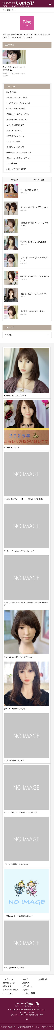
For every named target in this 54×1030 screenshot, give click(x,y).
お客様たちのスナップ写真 (17, 98)
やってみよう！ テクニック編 (18, 103)
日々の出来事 (11, 163)
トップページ (8, 979)
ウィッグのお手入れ (14, 141)
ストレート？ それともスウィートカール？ (19, 551)
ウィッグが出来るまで (15, 125)
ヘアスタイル (8, 993)
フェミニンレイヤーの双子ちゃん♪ (34, 207)
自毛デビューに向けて (15, 147)
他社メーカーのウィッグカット (18, 158)
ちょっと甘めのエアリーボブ (14, 968)
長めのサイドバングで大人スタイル (34, 276)
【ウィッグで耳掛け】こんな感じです (17, 864)
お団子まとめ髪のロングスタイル (15, 709)
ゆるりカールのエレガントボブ (32, 311)
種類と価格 (7, 986)
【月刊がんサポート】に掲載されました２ (18, 916)
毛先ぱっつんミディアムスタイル (33, 294)
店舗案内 (25, 983)
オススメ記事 (39, 180)
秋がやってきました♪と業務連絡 (33, 242)
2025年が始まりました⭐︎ (30, 190)
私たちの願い (11, 92)
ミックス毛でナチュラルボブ (14, 761)
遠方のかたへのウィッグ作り (17, 114)
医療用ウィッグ (9, 983)
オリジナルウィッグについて (17, 119)
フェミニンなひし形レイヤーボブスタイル (18, 657)
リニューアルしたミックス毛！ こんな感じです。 (21, 812)
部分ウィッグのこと (14, 130)
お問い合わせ (27, 986)
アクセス (25, 990)
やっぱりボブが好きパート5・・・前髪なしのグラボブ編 (23, 499)
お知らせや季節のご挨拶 (16, 169)
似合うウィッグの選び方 (16, 108)
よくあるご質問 (28, 993)
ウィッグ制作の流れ (10, 990)
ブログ (25, 979)
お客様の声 (43, 979)
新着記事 (14, 180)
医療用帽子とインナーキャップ (18, 152)
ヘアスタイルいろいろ (15, 136)
